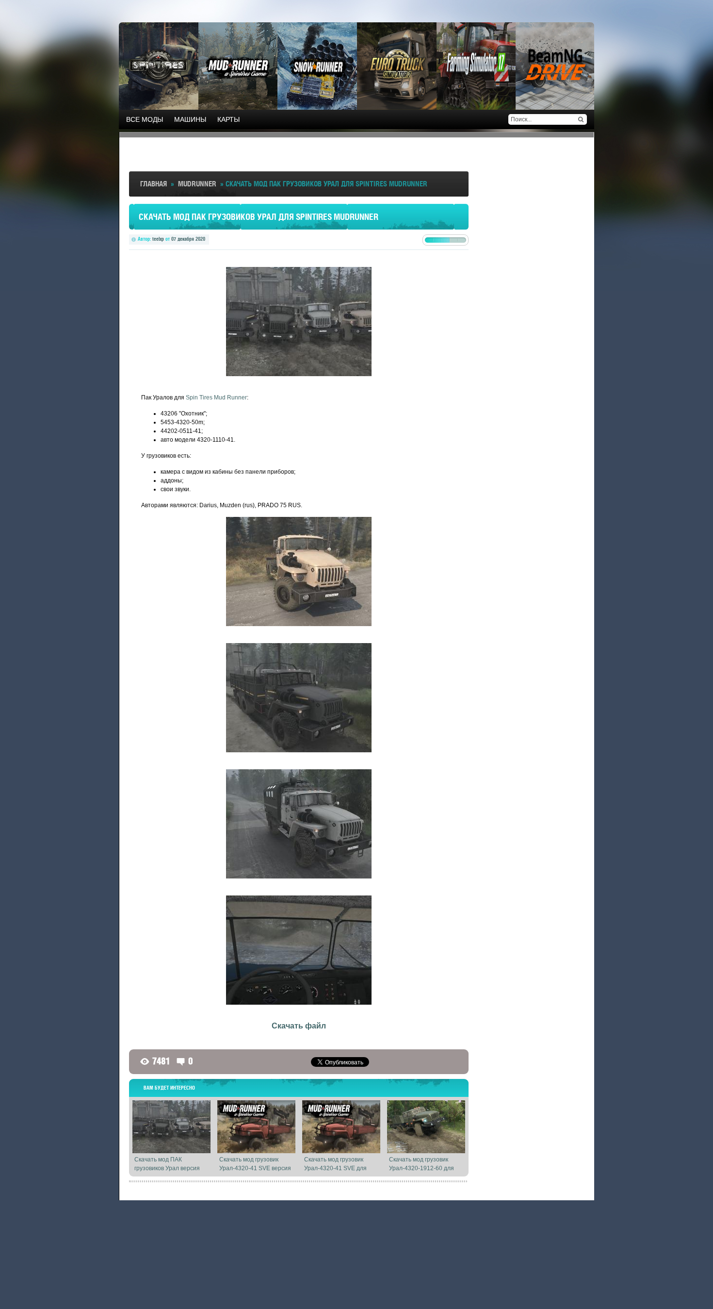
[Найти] (580, 119)
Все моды (144, 119)
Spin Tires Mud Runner (216, 397)
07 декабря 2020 (188, 238)
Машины (190, 119)
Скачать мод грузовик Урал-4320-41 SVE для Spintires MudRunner (335, 1168)
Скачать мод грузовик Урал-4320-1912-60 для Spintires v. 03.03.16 (421, 1168)
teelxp (158, 238)
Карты (228, 119)
